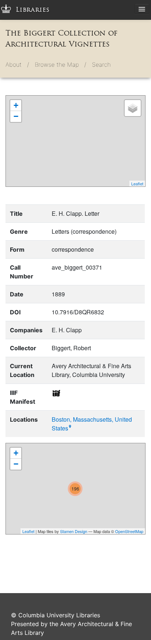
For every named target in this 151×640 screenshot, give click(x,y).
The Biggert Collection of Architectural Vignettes (61, 38)
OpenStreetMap (129, 531)
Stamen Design (73, 531)
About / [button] (17, 64)
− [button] (16, 116)
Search (101, 64)
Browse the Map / (60, 64)
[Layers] (133, 108)
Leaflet (137, 183)
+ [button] (16, 105)
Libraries (33, 10)
